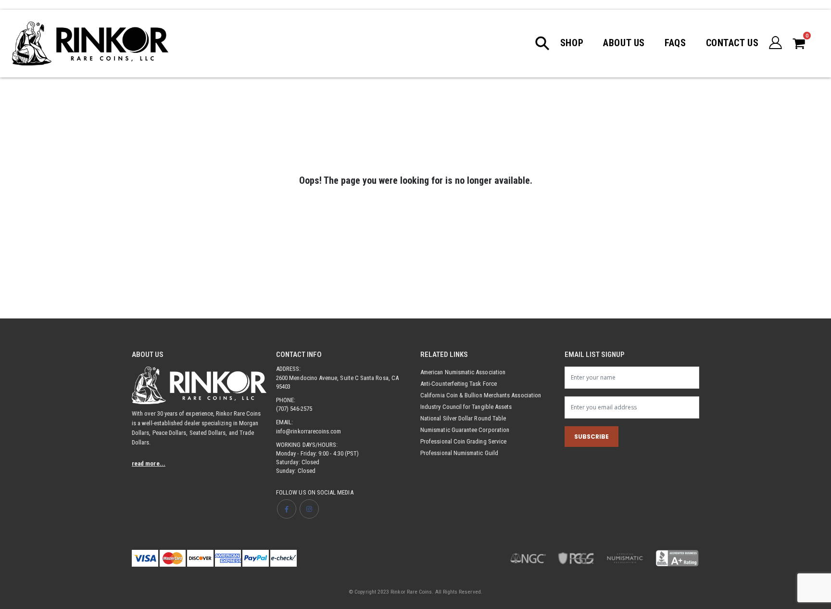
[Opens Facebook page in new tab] (286, 509)
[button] (547, 43)
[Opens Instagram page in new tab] (309, 509)
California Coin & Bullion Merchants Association (480, 395)
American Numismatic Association (462, 372)
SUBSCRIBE (591, 436)
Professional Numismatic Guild (459, 453)
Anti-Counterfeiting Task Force (458, 383)
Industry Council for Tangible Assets (466, 406)
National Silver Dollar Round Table (463, 418)
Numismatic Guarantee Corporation (464, 429)
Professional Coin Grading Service (463, 441)
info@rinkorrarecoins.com (308, 431)
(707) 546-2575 (294, 408)
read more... (148, 463)
